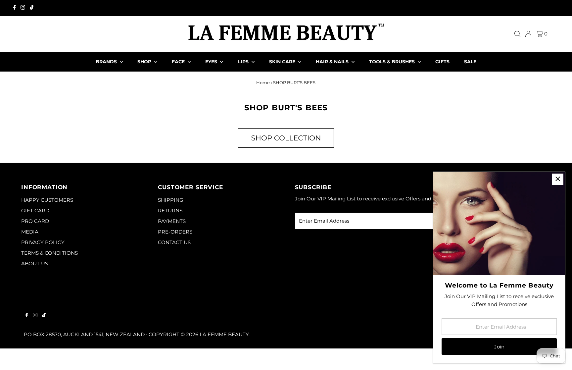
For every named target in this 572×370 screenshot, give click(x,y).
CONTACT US (174, 242)
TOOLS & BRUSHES (392, 62)
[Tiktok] (31, 8)
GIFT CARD (35, 210)
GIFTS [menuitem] (442, 62)
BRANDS (107, 62)
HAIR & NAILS (333, 62)
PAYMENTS (172, 221)
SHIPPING (170, 200)
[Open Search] (517, 34)
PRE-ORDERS (175, 232)
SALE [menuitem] (470, 62)
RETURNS (170, 210)
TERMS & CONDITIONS (49, 253)
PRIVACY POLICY (43, 242)
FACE (179, 62)
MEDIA (29, 232)
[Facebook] (15, 8)
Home (263, 82)
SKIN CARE (283, 62)
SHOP (145, 62)
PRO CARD (35, 221)
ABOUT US (34, 263)
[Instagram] (23, 8)
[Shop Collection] (286, 148)
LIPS (244, 62)
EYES (211, 62)
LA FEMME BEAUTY (224, 334)
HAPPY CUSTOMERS (47, 200)
